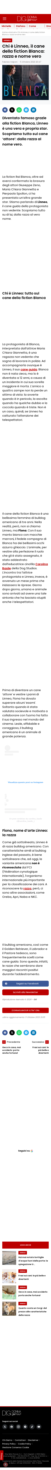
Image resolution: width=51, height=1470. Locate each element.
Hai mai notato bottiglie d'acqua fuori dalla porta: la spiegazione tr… (33, 1261)
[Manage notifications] (5, 1464)
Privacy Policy (9, 1443)
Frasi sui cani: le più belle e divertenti (40, 1050)
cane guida (29, 369)
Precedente (13, 1042)
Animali (12, 32)
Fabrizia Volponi (9, 61)
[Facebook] (5, 110)
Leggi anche (25, 1245)
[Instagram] (18, 1426)
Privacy (1, 1456)
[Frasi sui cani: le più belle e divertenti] (9, 1276)
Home (4, 32)
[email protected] (9, 1456)
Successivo (38, 1042)
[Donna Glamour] (27, 19)
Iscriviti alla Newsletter (25, 992)
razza (27, 888)
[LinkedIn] (33, 110)
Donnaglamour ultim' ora (25, 1010)
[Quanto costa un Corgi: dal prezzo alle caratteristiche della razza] (9, 1309)
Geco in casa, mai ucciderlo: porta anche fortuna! (11, 1050)
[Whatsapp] (19, 110)
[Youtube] (38, 1426)
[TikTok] (32, 1426)
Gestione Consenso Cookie (15, 1447)
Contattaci (20, 1440)
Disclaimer (33, 1440)
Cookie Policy (24, 1443)
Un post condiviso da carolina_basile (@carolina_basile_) (25, 820)
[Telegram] (26, 110)
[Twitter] (12, 110)
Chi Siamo (7, 1440)
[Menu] (4, 18)
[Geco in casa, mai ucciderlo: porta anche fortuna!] (9, 1292)
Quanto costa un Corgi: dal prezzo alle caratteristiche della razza (32, 1312)
